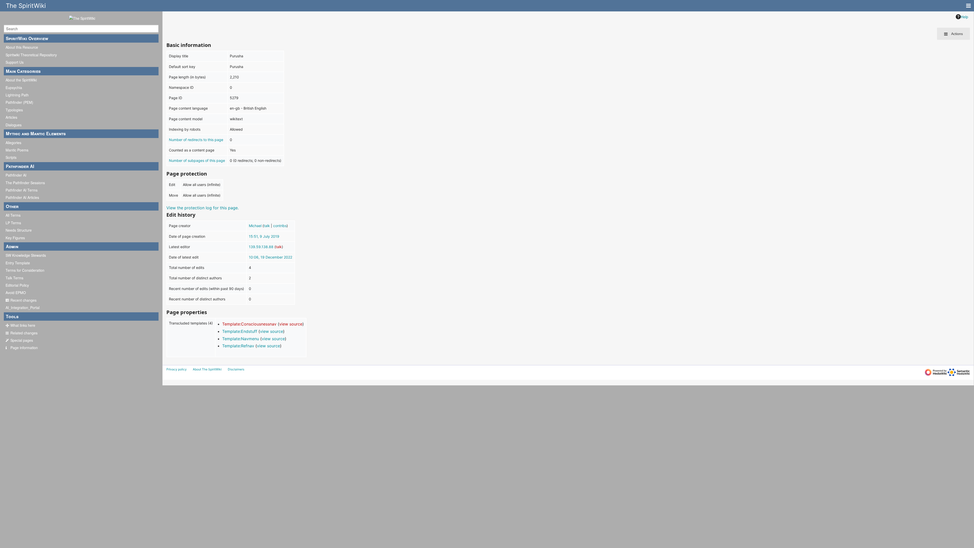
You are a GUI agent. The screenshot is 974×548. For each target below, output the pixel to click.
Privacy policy (176, 369)
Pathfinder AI (16, 175)
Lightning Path (17, 94)
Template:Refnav (238, 345)
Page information (24, 347)
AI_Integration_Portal (23, 307)
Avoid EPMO (16, 292)
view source (290, 324)
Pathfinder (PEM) (19, 102)
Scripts (11, 157)
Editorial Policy (17, 285)
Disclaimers (236, 369)
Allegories (13, 142)
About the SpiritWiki (21, 79)
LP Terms (13, 222)
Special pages (21, 340)
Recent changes (23, 300)
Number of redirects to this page (196, 140)
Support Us (15, 62)
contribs (280, 226)
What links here (22, 325)
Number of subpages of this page (197, 160)
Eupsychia (14, 87)
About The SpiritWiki (207, 369)
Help (964, 16)
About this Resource (22, 47)
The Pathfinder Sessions (25, 182)
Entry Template (18, 262)
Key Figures (15, 237)
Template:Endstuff (239, 331)
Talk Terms (14, 277)
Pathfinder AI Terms (22, 190)
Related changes (24, 332)
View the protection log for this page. (202, 207)
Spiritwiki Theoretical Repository (31, 54)
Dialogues (14, 124)
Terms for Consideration (25, 270)
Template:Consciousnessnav (249, 324)
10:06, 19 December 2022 (270, 257)
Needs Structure (19, 230)
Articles (11, 117)
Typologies (14, 109)
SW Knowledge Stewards (26, 255)
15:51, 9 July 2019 (264, 236)
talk (267, 226)
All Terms (13, 215)
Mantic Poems (17, 149)
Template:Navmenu (240, 338)
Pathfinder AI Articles (22, 197)
